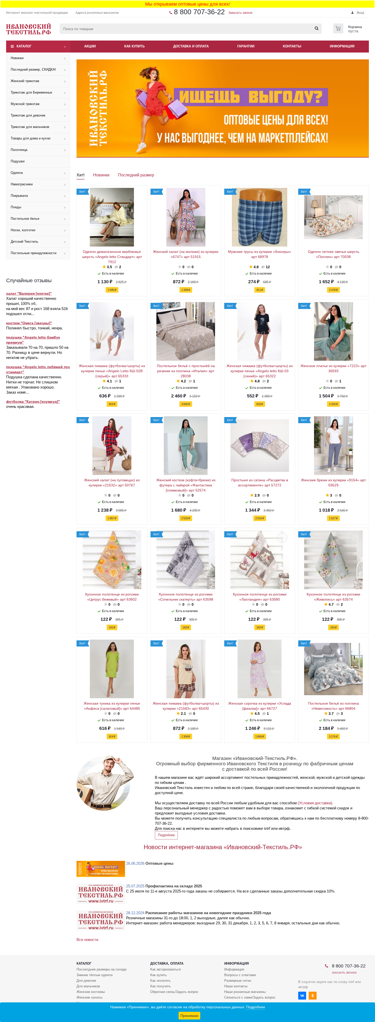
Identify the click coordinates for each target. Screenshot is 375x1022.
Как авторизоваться (165, 969)
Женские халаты (89, 997)
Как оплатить (160, 980)
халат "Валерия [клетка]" (29, 293)
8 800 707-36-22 (199, 12)
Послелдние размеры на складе (102, 969)
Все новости (87, 939)
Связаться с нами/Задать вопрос (250, 997)
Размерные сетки (237, 980)
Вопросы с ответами (240, 975)
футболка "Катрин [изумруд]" (33, 401)
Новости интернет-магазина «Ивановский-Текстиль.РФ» (223, 847)
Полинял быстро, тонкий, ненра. (34, 328)
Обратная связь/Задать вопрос (174, 992)
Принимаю (189, 1016)
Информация (236, 963)
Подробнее (166, 835)
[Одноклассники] (313, 996)
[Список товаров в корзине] (348, 32)
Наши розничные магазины (245, 992)
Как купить (158, 975)
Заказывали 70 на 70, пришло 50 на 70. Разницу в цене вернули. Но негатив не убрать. (37, 352)
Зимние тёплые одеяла (94, 975)
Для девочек (86, 980)
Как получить (160, 986)
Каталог (24, 46)
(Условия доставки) (315, 803)
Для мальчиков (88, 986)
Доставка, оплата (166, 963)
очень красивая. (20, 406)
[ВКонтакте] (302, 996)
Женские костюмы (91, 992)
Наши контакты (235, 986)
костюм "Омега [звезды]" (29, 323)
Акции (90, 46)
